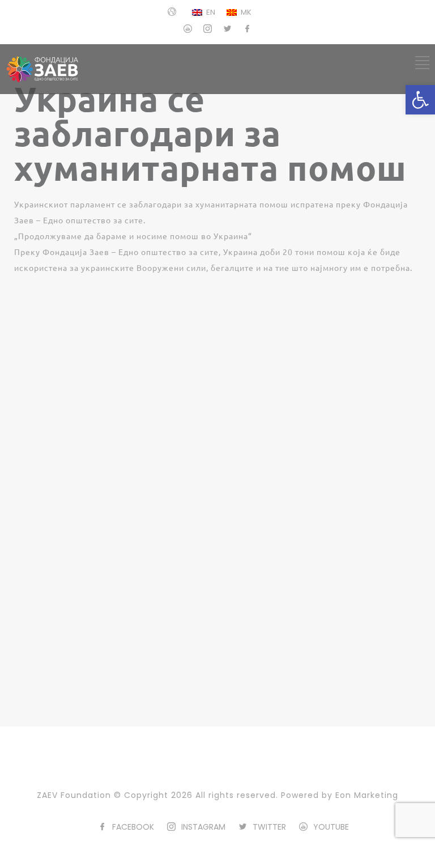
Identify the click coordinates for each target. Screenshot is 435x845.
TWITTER (269, 827)
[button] (420, 99)
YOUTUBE (331, 827)
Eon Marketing (366, 795)
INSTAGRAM (203, 827)
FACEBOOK (133, 827)
